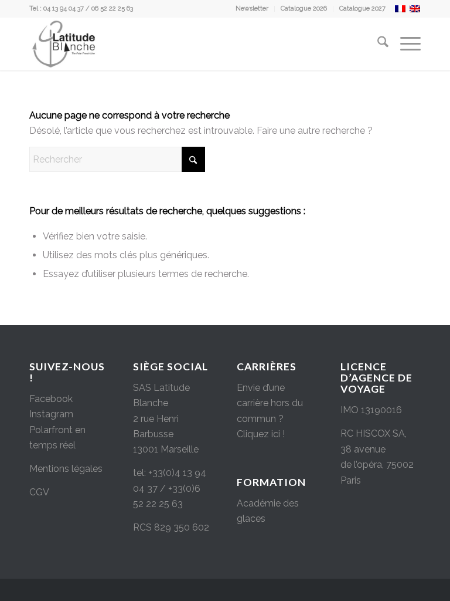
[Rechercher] (377, 44)
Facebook (51, 398)
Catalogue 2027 (362, 8)
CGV (39, 492)
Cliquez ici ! (261, 434)
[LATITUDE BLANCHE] (64, 44)
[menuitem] (252, 9)
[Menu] (404, 44)
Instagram (51, 414)
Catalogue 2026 (304, 8)
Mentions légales (66, 468)
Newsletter (252, 8)
